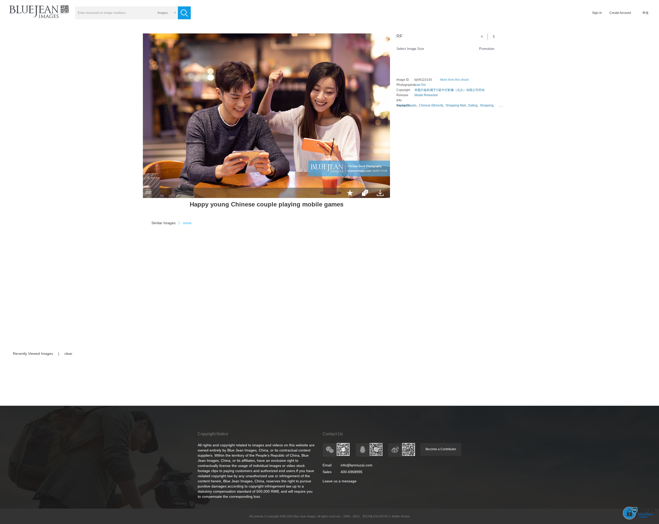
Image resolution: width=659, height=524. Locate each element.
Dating (473, 105)
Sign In (597, 13)
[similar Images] (365, 193)
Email (327, 465)
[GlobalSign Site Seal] (639, 518)
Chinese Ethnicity (431, 105)
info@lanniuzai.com (356, 465)
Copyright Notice (213, 434)
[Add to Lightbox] (350, 193)
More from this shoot (454, 80)
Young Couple (406, 105)
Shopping (486, 105)
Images (163, 13)
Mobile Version (401, 516)
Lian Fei (420, 85)
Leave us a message (340, 481)
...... (500, 105)
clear (68, 353)
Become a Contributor (441, 449)
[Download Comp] (380, 193)
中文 (646, 13)
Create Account (620, 13)
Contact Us (333, 434)
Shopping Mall (456, 105)
